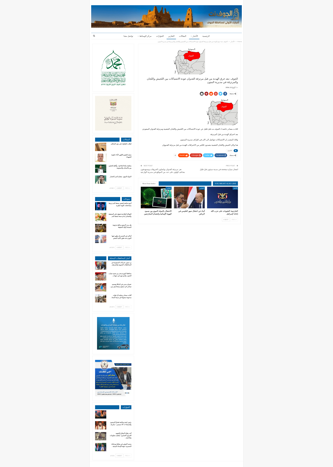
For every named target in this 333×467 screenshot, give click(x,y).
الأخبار (195, 36)
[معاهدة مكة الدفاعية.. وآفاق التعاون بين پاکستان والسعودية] (100, 169)
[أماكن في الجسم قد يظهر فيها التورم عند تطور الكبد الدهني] (100, 239)
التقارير (171, 36)
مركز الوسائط (145, 36)
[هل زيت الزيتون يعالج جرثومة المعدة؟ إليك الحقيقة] (100, 228)
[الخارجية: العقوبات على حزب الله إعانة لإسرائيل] (222, 197)
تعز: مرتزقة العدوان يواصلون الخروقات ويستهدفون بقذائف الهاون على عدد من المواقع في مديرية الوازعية (163, 170)
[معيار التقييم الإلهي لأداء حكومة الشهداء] (100, 158)
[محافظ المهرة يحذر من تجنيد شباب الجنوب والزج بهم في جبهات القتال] (100, 276)
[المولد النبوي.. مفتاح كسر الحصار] (100, 179)
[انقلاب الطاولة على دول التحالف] (100, 147)
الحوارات (160, 36)
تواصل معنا (128, 36)
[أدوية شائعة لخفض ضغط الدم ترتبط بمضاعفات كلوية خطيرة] (100, 206)
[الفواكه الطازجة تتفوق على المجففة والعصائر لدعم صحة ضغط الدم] (100, 217)
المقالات (182, 36)
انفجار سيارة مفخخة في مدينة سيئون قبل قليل (219, 169)
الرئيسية (206, 36)
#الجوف (229, 151)
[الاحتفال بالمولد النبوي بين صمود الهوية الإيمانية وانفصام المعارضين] (156, 197)
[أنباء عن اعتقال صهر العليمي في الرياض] (189, 197)
